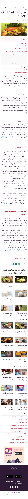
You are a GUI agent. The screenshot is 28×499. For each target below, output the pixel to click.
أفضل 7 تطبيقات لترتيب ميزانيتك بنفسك (19, 428)
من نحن (18, 481)
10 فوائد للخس (24, 70)
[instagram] (10, 487)
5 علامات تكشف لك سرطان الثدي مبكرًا (19, 425)
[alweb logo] (17, 493)
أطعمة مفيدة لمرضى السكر (7, 137)
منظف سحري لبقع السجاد (22, 437)
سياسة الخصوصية (9, 481)
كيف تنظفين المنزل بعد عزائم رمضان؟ (19, 439)
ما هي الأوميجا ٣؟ (21, 43)
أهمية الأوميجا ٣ (22, 46)
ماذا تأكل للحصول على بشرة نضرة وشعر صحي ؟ (17, 434)
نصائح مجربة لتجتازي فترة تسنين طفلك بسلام (18, 442)
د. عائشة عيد (16, 19)
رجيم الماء (4, 203)
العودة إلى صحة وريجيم (21, 259)
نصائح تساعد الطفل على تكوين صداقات (19, 431)
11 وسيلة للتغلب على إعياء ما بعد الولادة (19, 417)
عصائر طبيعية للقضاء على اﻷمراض (13, 250)
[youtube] (13, 487)
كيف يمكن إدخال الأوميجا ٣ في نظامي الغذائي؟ (15, 51)
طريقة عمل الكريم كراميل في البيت (20, 420)
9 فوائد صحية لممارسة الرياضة (21, 72)
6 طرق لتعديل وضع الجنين (22, 423)
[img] (14, 455)
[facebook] (17, 487)
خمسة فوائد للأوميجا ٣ (20, 49)
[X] (15, 487)
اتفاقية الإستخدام (18, 484)
